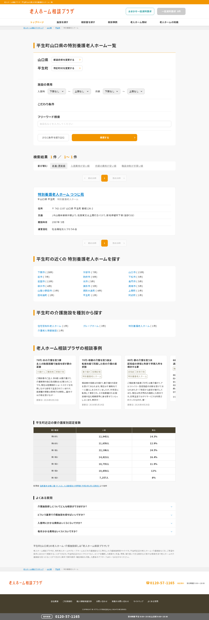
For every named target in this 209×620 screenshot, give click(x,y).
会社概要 (55, 601)
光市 (86, 281)
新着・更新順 (58, 165)
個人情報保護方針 (84, 601)
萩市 (40, 276)
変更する (63, 59)
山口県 (49, 28)
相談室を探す (88, 22)
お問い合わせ (102, 601)
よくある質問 (153, 601)
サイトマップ (138, 601)
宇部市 (87, 272)
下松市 (132, 276)
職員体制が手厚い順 (132, 165)
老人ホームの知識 (169, 22)
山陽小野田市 (45, 290)
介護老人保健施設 (47, 330)
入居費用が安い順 (80, 165)
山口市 (132, 272)
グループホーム (91, 326)
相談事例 (112, 22)
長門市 (132, 281)
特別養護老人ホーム (139, 326)
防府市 (87, 276)
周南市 (132, 286)
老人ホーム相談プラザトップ (33, 28)
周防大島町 (89, 290)
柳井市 (41, 286)
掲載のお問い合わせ (120, 601)
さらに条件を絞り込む (53, 137)
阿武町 (132, 295)
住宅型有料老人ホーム (50, 326)
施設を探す (62, 22)
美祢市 (87, 286)
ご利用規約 (67, 601)
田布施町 (43, 295)
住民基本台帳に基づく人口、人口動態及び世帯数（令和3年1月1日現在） (70, 485)
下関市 (41, 272)
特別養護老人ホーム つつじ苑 (61, 194)
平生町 (57, 28)
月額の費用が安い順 (105, 165)
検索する (104, 137)
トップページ (37, 22)
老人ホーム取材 (138, 22)
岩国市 (41, 281)
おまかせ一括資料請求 (140, 11)
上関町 (132, 290)
